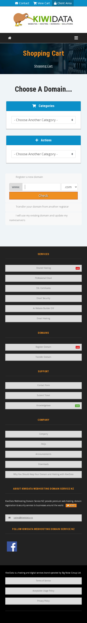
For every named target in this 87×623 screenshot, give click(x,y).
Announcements (43, 454)
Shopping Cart (43, 66)
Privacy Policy (43, 600)
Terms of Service (43, 580)
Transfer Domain (43, 357)
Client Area (64, 3)
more (72, 505)
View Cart (44, 3)
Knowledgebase (43, 405)
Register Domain (43, 346)
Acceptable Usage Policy (43, 590)
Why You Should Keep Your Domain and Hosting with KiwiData (43, 474)
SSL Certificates (43, 288)
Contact (24, 3)
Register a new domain (29, 177)
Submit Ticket (43, 395)
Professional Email (43, 278)
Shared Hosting (43, 267)
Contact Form (43, 385)
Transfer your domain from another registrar (42, 206)
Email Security (43, 298)
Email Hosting (43, 318)
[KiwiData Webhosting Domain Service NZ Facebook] (12, 546)
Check (43, 195)
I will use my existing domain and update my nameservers (38, 218)
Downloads (43, 464)
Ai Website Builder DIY (43, 308)
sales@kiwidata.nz (23, 517)
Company (43, 433)
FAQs (43, 444)
